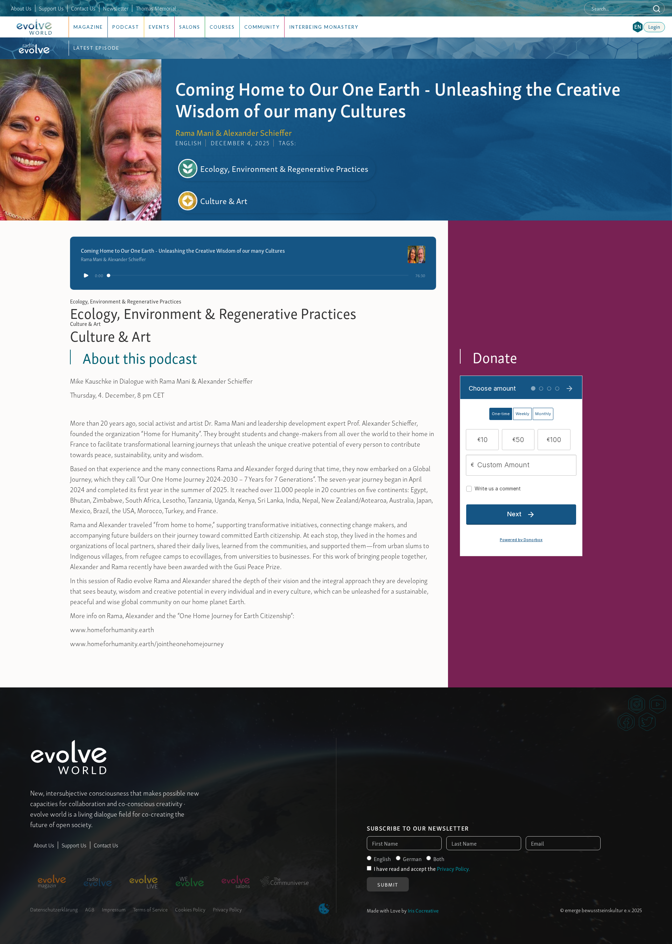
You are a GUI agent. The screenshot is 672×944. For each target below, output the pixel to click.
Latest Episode (96, 48)
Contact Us (83, 8)
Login (654, 26)
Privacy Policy (227, 909)
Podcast (125, 27)
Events (159, 27)
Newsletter (115, 8)
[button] (638, 27)
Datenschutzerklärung (54, 909)
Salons (189, 27)
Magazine (88, 27)
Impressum (114, 909)
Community (262, 27)
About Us (21, 8)
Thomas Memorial (156, 8)
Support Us (51, 8)
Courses (222, 27)
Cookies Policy (190, 909)
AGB (89, 909)
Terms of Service (150, 909)
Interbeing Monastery (323, 27)
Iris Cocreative (423, 910)
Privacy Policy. (453, 868)
